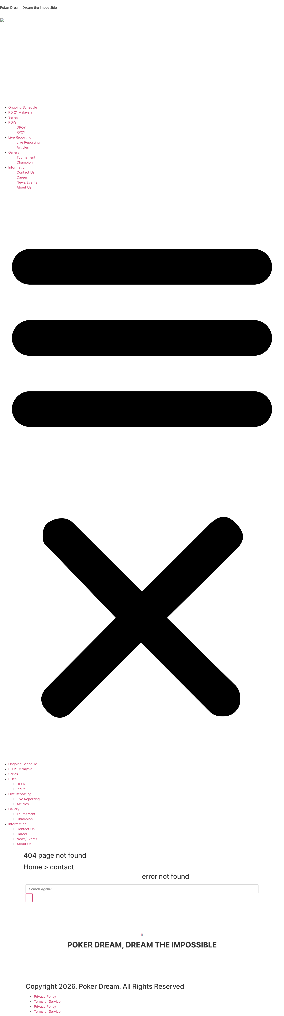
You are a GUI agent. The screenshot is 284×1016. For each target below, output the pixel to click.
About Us (24, 187)
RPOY (21, 132)
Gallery (13, 152)
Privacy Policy (45, 996)
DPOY (21, 127)
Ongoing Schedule (22, 107)
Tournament (26, 157)
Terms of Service (47, 1001)
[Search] (29, 897)
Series (13, 117)
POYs (12, 122)
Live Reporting (19, 137)
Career (22, 177)
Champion (25, 162)
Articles (23, 147)
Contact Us (26, 172)
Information (17, 167)
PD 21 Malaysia (20, 112)
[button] (142, 475)
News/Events (27, 182)
